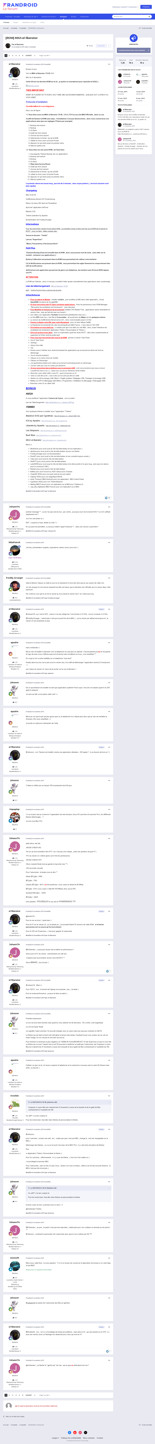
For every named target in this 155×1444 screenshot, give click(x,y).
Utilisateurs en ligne (29, 22)
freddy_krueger (14, 578)
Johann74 (14, 507)
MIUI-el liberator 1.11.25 (59, 286)
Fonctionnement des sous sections (131, 50)
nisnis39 (14, 1258)
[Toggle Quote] (29, 1102)
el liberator (19, 44)
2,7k (15, 527)
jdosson (14, 682)
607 (15, 702)
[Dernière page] (34, 55)
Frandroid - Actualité (12, 16)
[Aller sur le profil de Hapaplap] (15, 817)
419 (15, 1278)
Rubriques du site (30, 16)
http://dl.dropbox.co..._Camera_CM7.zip (60, 402)
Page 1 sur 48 (44, 55)
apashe (14, 642)
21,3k (16, 562)
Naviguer (63, 16)
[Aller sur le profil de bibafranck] (15, 550)
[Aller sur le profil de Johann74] (15, 515)
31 (16, 829)
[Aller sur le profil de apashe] (15, 650)
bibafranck (14, 542)
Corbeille (32, 47)
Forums (6, 22)
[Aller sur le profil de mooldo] (15, 1104)
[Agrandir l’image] (32, 86)
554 (15, 598)
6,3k (15, 84)
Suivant (29, 55)
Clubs (42, 22)
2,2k (15, 662)
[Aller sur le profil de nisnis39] (15, 1266)
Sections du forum (48, 16)
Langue (55, 1438)
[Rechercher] (149, 16)
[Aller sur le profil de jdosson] (15, 690)
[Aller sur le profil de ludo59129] (138, 82)
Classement (84, 16)
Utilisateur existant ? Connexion (124, 7)
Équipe (15, 22)
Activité (73, 16)
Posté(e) (35, 64)
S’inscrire (146, 7)
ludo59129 (145, 81)
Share (90, 46)
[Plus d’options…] (109, 64)
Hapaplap (15, 809)
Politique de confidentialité (71, 1438)
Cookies (100, 1438)
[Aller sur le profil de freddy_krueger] (15, 586)
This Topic (140, 16)
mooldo (14, 1096)
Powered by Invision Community (77, 1441)
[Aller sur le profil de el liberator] (7, 45)
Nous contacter (89, 1438)
